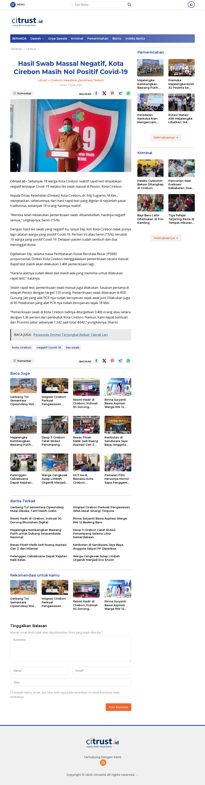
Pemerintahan (98, 38)
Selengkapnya (165, 137)
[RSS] (103, 762)
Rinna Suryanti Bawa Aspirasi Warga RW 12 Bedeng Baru (115, 403)
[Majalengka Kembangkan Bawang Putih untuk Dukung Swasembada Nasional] (23, 425)
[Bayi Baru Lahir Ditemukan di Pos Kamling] (150, 203)
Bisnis (117, 38)
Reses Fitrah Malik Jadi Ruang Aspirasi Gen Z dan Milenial (85, 441)
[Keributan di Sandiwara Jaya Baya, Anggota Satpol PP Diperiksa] (118, 425)
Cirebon (56, 80)
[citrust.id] (27, 21)
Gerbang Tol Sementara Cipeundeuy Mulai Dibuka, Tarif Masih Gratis (23, 400)
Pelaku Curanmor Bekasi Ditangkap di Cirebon (150, 184)
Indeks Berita (135, 38)
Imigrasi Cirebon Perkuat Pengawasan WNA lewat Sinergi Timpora (54, 400)
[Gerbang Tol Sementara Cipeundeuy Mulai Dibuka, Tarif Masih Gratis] (23, 385)
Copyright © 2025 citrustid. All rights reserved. (100, 775)
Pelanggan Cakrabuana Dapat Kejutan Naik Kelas (20, 478)
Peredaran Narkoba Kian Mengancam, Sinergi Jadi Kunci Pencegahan (147, 118)
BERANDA (19, 38)
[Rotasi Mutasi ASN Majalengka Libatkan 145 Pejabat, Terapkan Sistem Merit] (181, 102)
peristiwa (85, 80)
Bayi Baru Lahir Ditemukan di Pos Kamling (150, 219)
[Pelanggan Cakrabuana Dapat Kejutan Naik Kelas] (23, 462)
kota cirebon (21, 347)
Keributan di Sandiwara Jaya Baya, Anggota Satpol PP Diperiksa (116, 441)
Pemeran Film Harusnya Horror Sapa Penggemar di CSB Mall (117, 478)
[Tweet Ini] (104, 93)
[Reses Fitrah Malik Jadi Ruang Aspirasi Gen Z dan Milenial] (86, 425)
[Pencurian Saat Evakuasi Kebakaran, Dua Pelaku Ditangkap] (181, 168)
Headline (70, 80)
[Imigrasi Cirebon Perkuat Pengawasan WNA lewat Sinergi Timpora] (55, 385)
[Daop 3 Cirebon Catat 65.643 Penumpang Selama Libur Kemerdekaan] (55, 425)
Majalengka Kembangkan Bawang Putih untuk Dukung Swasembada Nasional (20, 441)
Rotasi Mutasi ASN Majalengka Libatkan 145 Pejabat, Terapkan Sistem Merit (180, 118)
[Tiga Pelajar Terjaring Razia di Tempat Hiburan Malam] (181, 203)
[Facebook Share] (96, 93)
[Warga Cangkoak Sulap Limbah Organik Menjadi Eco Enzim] (55, 462)
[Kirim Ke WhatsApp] (128, 93)
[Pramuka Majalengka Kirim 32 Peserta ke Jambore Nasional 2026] (181, 68)
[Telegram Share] (120, 93)
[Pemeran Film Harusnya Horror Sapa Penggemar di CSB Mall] (118, 462)
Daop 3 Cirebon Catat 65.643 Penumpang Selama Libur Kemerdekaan (53, 441)
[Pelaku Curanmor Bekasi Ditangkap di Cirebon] (150, 168)
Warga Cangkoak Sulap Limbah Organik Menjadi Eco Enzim (54, 478)
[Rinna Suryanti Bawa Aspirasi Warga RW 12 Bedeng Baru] (118, 387)
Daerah (35, 38)
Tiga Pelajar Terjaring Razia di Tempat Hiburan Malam (181, 219)
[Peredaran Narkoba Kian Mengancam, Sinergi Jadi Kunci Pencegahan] (150, 102)
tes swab (72, 347)
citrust (42, 80)
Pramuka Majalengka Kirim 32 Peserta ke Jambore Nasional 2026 (181, 83)
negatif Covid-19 (49, 347)
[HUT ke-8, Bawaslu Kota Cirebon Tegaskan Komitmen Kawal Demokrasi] (86, 462)
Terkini (98, 80)
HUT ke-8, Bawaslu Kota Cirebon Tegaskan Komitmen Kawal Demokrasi (85, 478)
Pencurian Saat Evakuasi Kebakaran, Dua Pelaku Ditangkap (180, 184)
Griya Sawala (57, 38)
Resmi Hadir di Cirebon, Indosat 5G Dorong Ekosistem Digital (86, 403)
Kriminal (77, 38)
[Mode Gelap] (191, 4)
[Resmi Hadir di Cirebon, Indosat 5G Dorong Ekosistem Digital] (86, 387)
